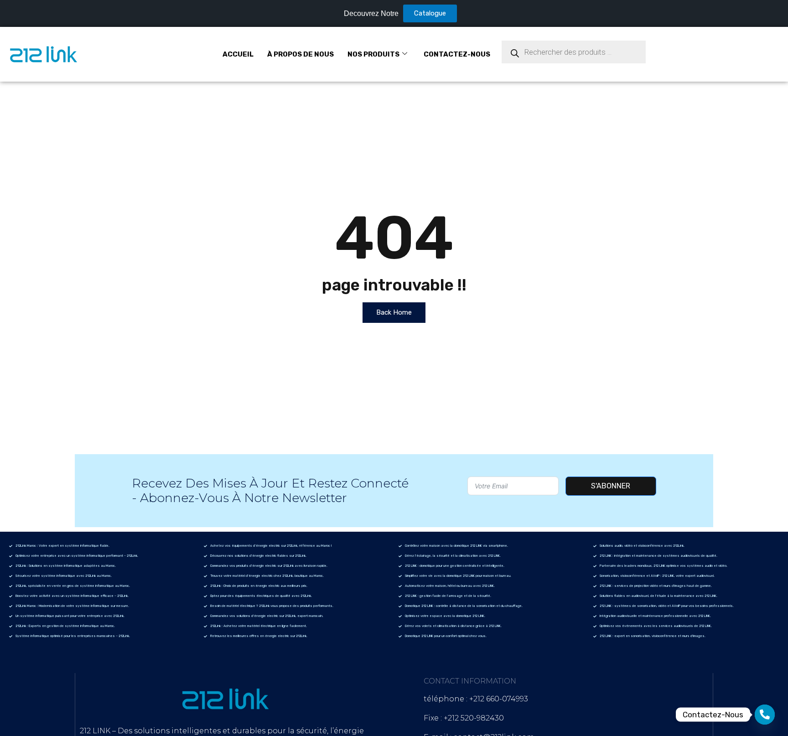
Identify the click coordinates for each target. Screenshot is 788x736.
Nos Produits (373, 54)
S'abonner (610, 486)
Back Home (394, 312)
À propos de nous (300, 54)
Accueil (238, 54)
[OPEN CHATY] (765, 715)
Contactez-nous (457, 54)
